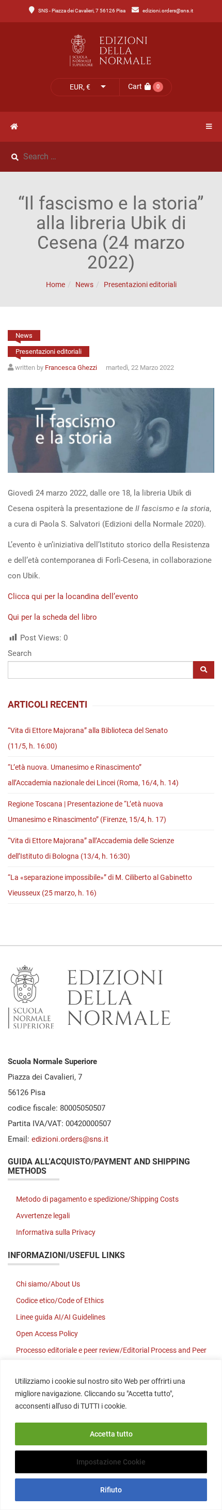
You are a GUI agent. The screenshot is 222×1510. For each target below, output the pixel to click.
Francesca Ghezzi (71, 367)
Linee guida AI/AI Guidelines (60, 1317)
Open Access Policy (47, 1333)
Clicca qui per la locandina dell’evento (73, 596)
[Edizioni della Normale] (111, 50)
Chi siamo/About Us (48, 1284)
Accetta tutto (111, 1434)
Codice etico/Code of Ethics (60, 1300)
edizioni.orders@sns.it (167, 10)
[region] (111, 1434)
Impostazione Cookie (111, 1462)
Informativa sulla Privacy (56, 1232)
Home (55, 284)
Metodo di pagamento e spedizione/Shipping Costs (97, 1199)
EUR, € (80, 87)
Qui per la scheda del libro (52, 617)
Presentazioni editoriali (140, 284)
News (84, 284)
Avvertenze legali (43, 1216)
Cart (135, 86)
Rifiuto (111, 1490)
